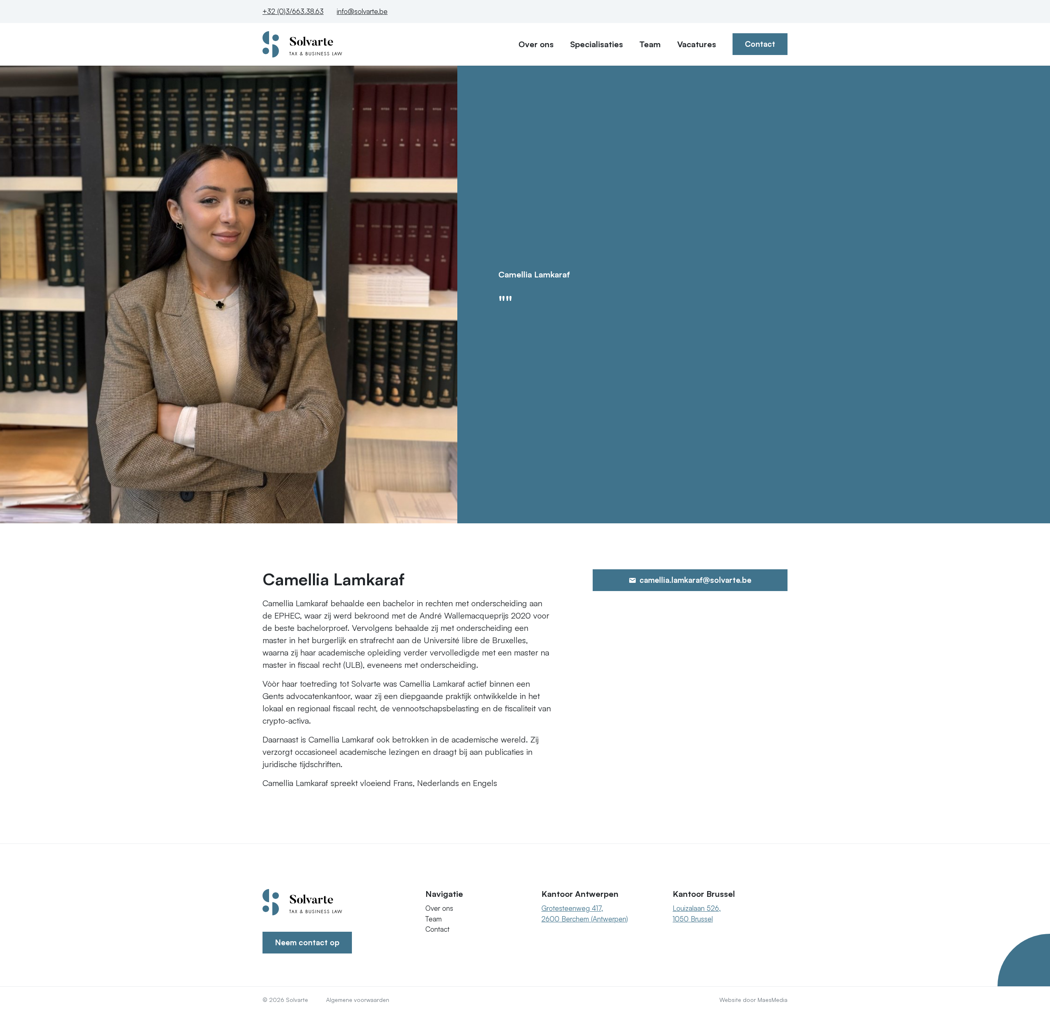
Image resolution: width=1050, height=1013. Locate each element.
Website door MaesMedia (753, 999)
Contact (760, 44)
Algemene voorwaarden (357, 999)
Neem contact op (307, 942)
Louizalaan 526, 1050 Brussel (697, 913)
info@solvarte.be (362, 11)
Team (650, 44)
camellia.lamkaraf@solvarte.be (694, 580)
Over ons (536, 44)
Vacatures (696, 44)
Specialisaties (596, 44)
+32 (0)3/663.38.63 (293, 11)
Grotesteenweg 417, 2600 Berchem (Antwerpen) (584, 913)
